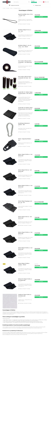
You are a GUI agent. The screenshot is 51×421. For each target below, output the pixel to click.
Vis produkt (41, 16)
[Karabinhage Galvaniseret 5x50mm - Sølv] (10, 130)
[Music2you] (6, 2)
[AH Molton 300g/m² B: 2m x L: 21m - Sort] (10, 36)
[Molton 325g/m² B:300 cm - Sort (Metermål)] (10, 239)
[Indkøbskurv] (45, 1)
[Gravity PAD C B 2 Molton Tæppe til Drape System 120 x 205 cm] (10, 114)
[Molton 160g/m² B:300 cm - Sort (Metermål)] (10, 161)
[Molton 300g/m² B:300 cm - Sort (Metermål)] (10, 192)
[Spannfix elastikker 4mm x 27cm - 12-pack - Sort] (10, 21)
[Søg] (29, 2)
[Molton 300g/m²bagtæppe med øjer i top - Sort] (10, 207)
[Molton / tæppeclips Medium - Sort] (10, 145)
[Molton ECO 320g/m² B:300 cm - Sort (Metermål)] (10, 285)
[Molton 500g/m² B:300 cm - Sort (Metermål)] (10, 254)
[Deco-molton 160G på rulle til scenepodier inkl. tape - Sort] (10, 83)
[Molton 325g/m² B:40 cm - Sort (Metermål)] (10, 223)
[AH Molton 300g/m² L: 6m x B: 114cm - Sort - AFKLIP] (10, 52)
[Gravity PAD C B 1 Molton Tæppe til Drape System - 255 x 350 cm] (10, 98)
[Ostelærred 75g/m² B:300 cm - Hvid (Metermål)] (10, 301)
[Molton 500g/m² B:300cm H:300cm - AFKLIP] (10, 270)
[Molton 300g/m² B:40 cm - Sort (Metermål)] (10, 176)
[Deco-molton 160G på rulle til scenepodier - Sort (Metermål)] (10, 67)
